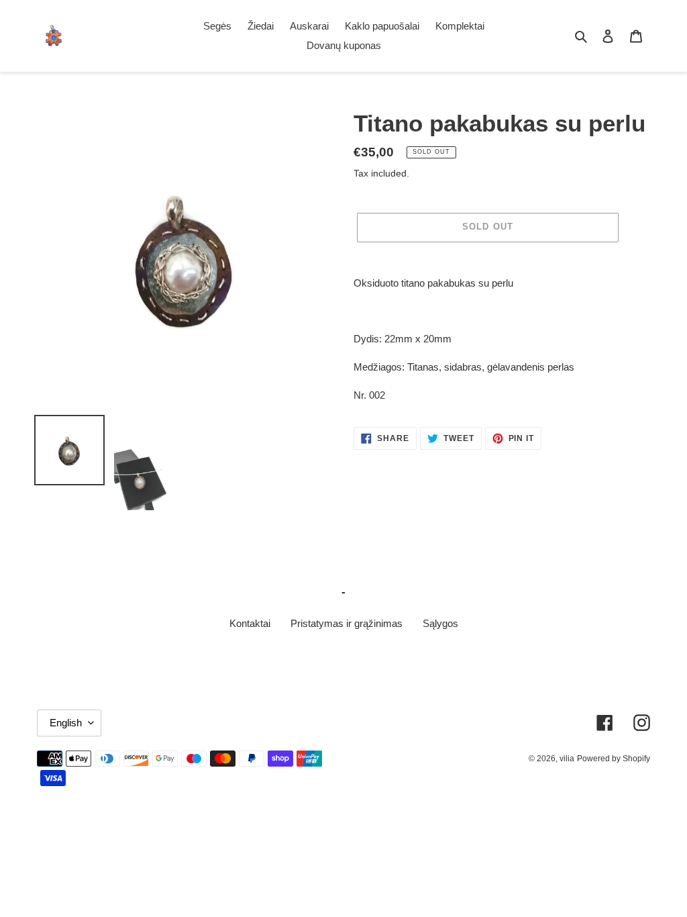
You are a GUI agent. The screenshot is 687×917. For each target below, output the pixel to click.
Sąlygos (440, 623)
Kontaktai (249, 623)
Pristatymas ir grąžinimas (346, 623)
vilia (567, 758)
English (66, 722)
